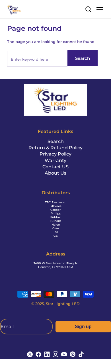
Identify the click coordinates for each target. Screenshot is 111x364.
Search (82, 58)
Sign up (83, 326)
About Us (55, 173)
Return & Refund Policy (55, 147)
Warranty (55, 160)
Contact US (55, 166)
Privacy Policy (55, 154)
